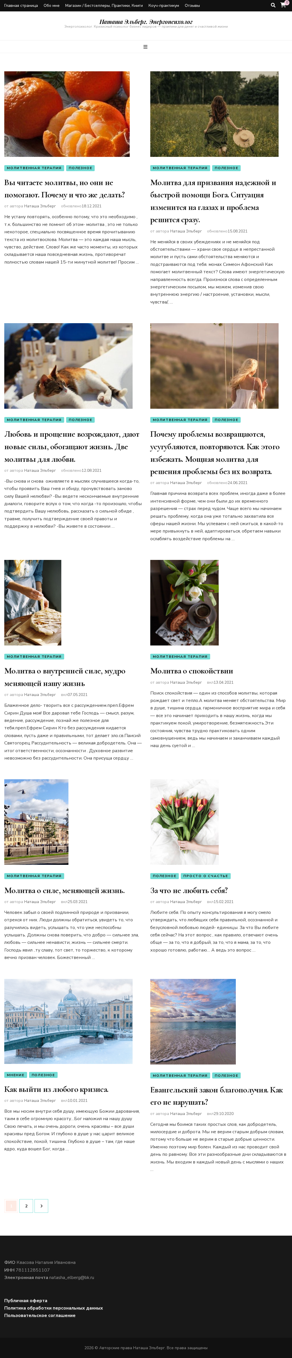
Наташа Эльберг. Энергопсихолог (146, 21)
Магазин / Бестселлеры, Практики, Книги (104, 5)
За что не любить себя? (189, 890)
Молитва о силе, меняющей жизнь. (64, 890)
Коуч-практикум (164, 5)
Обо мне (52, 5)
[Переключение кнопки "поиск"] (273, 5)
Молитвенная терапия (34, 168)
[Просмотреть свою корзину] (283, 5)
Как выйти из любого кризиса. (56, 1089)
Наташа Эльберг (40, 206)
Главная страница (21, 5)
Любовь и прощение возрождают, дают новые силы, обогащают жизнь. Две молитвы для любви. (71, 446)
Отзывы (192, 5)
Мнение (16, 1075)
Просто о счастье (205, 876)
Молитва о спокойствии (191, 670)
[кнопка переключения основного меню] (146, 46)
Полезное (80, 168)
